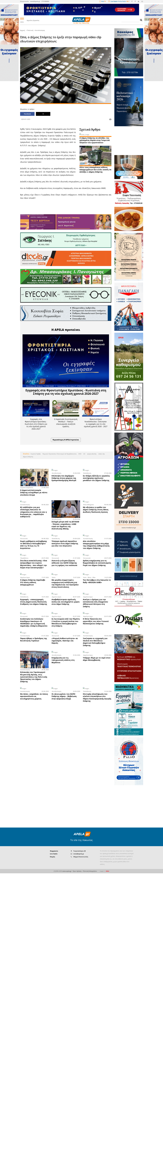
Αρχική (22, 30)
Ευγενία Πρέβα (36, 454)
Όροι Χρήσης (77, 871)
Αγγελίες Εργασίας (33, 20)
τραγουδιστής (91, 454)
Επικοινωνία (24, 1)
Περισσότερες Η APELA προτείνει (66, 440)
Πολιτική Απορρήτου (90, 871)
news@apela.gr (78, 854)
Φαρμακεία (54, 851)
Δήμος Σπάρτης (28, 457)
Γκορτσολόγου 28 (79, 851)
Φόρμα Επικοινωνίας (80, 857)
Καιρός (52, 857)
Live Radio (53, 854)
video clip (101, 454)
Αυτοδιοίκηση (40, 30)
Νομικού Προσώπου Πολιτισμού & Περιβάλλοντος (59, 454)
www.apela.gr (66, 871)
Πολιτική (30, 30)
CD (84, 454)
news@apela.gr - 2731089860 (39, 1)
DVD (79, 454)
